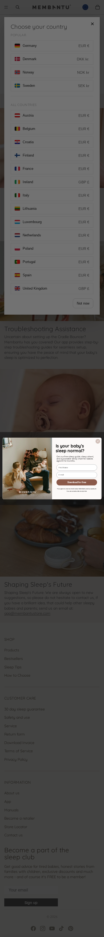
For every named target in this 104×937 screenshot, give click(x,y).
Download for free (76, 482)
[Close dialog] (98, 441)
